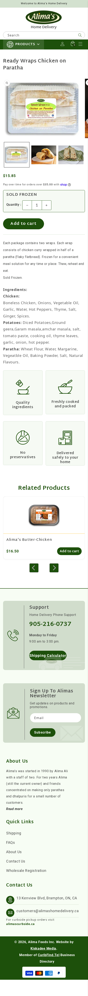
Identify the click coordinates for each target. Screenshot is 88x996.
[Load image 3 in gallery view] (70, 154)
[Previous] (33, 567)
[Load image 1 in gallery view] (16, 154)
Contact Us (15, 861)
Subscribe (42, 732)
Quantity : (13, 204)
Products (25, 44)
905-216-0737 (50, 624)
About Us (14, 852)
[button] (80, 43)
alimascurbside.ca (20, 924)
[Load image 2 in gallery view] (43, 154)
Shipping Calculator (47, 655)
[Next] (54, 567)
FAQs (10, 842)
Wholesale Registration (26, 870)
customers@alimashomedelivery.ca (47, 911)
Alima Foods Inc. (41, 942)
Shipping (13, 833)
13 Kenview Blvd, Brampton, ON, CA (46, 898)
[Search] (80, 35)
